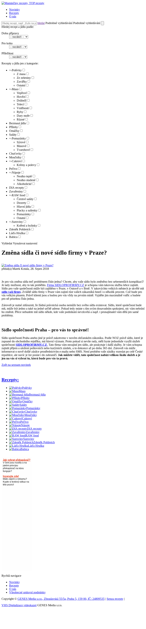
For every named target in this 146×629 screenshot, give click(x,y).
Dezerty (21, 202)
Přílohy (13, 127)
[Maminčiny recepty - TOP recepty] (23, 3)
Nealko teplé (24, 176)
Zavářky (22, 81)
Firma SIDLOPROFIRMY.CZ (65, 285)
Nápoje (16, 172)
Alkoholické (24, 183)
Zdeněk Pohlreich (19, 229)
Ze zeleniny (24, 77)
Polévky (17, 70)
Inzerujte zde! (11, 476)
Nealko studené (26, 180)
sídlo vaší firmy (11, 291)
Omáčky (14, 130)
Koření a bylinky (27, 225)
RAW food (18, 195)
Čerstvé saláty (25, 199)
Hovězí (21, 96)
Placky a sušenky (27, 210)
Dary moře (23, 115)
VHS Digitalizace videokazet (19, 605)
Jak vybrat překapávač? (16, 459)
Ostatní (21, 85)
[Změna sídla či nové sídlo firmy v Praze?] (27, 265)
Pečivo (13, 168)
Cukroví (17, 161)
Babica (13, 237)
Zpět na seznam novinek (16, 364)
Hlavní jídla (24, 206)
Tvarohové (23, 149)
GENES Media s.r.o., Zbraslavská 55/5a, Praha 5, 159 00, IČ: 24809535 (61, 598)
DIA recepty (16, 187)
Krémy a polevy (26, 165)
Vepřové (22, 93)
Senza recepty (115, 598)
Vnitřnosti (23, 108)
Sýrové (21, 142)
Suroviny (17, 221)
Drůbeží (21, 100)
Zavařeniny (16, 191)
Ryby (20, 111)
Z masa (21, 74)
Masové (21, 146)
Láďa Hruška (17, 233)
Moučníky (15, 157)
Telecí (20, 104)
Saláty (13, 134)
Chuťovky (15, 153)
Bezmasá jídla (17, 123)
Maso (15, 89)
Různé (21, 119)
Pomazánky (19, 138)
